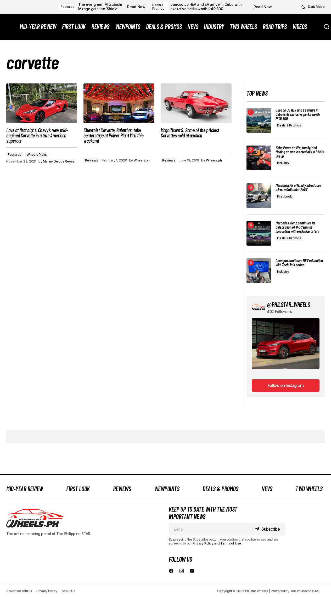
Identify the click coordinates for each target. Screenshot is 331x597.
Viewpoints (166, 488)
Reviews (91, 160)
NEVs (266, 488)
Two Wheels (308, 488)
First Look (284, 196)
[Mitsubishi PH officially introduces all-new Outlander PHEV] (258, 195)
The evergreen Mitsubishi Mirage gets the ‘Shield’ (100, 6)
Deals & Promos (158, 6)
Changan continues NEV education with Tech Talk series (299, 262)
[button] (313, 7)
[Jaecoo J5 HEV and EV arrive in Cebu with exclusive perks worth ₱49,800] (258, 120)
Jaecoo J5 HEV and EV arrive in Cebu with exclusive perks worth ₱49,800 (206, 6)
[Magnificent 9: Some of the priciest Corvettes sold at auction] (196, 103)
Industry (283, 163)
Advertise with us (19, 591)
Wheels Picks (37, 155)
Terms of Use (230, 543)
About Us (68, 591)
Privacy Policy (203, 543)
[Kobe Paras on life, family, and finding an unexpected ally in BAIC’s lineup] (258, 158)
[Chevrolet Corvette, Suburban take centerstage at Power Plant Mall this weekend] (118, 103)
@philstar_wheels (288, 304)
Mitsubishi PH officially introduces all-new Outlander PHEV (298, 187)
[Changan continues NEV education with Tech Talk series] (258, 270)
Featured (67, 7)
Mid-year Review (24, 488)
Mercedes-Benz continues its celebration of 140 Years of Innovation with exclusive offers (297, 227)
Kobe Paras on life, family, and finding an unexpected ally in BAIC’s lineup (299, 152)
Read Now (136, 7)
